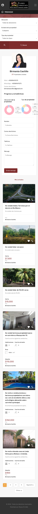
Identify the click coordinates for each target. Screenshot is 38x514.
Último (18, 490)
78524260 (8, 12)
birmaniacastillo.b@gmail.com (13, 88)
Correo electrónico (10, 131)
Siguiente (29, 485)
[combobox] (19, 23)
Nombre (6, 121)
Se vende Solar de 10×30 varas (16, 290)
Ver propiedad (19, 199)
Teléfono (7, 141)
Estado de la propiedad (8, 27)
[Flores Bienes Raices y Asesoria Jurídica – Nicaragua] (19, 8)
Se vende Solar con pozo (14, 247)
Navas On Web (23, 507)
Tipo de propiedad (7, 35)
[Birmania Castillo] (19, 67)
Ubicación (4, 20)
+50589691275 (13, 80)
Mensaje (6, 151)
